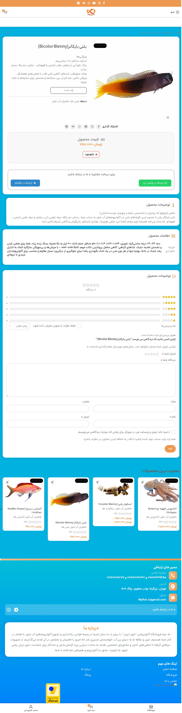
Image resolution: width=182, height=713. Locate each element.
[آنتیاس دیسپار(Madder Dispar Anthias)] (23, 491)
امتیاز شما (169, 354)
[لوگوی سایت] (91, 12)
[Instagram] (9, 610)
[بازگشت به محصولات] (8, 32)
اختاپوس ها (152, 517)
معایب (85, 402)
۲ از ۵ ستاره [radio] (154, 354)
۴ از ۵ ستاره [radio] (148, 354)
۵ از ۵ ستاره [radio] (145, 354)
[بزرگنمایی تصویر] (168, 118)
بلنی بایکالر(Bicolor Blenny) (71, 523)
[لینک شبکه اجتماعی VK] (84, 3)
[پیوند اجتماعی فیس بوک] (104, 3)
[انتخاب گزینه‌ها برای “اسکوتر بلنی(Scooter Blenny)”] (98, 482)
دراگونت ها (108, 509)
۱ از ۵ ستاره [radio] (157, 354)
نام (173, 417)
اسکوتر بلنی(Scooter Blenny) (115, 504)
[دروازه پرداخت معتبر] (53, 693)
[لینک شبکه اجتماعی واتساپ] (89, 3)
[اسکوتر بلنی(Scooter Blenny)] (113, 488)
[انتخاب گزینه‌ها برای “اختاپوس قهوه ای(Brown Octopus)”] (143, 482)
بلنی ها (145, 33)
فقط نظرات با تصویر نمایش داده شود (54, 326)
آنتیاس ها (18, 517)
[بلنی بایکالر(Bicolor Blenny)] (68, 498)
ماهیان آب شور (162, 33)
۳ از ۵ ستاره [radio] (151, 354)
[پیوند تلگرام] (78, 3)
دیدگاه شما (168, 360)
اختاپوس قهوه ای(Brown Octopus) (162, 511)
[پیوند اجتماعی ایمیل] (94, 3)
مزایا (173, 402)
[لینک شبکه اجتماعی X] (99, 3)
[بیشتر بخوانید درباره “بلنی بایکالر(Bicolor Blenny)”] (53, 482)
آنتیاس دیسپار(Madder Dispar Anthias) (25, 511)
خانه (178, 33)
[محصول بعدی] (4, 32)
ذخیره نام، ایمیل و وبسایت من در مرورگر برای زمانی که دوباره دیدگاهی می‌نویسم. (124, 432)
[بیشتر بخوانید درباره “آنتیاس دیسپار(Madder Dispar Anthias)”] (7, 482)
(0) (160, 522)
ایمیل (85, 417)
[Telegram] (16, 610)
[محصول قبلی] (12, 32)
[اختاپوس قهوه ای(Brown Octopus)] (159, 491)
